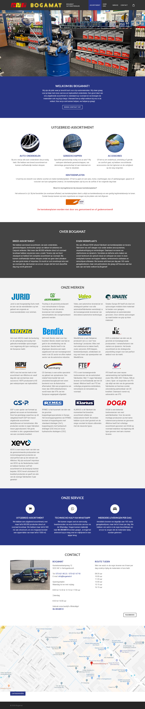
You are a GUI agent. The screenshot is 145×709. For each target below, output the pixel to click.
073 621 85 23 (61, 574)
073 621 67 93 (75, 574)
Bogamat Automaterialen (73, 5)
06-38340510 (63, 530)
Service (115, 5)
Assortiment (95, 5)
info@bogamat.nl (65, 576)
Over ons (104, 5)
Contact (124, 5)
